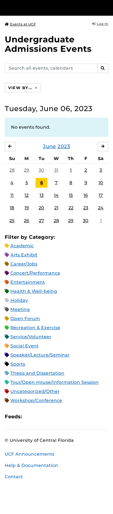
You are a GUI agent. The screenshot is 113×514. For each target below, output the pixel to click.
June (49, 146)
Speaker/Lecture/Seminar (40, 355)
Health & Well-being (33, 291)
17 (101, 195)
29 (26, 170)
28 (12, 170)
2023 (63, 146)
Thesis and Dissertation (37, 373)
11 (11, 195)
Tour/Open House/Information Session (54, 382)
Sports (17, 364)
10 (101, 182)
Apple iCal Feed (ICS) (30, 416)
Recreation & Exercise (35, 327)
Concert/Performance (35, 273)
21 (56, 208)
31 (56, 170)
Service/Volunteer (30, 337)
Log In (102, 24)
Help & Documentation (31, 465)
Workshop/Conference (36, 400)
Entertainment (27, 282)
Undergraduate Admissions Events (48, 44)
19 (26, 208)
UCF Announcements (29, 454)
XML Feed (62, 416)
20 (41, 208)
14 (56, 195)
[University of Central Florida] (47, 8)
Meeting (20, 309)
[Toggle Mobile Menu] (106, 7)
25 (11, 220)
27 (41, 220)
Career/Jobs (23, 264)
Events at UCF (23, 24)
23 (85, 208)
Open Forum (25, 318)
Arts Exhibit (23, 255)
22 (70, 208)
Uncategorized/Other (35, 391)
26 (26, 220)
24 (101, 208)
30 (41, 170)
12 (26, 195)
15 (71, 195)
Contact (14, 476)
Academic (22, 246)
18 (12, 208)
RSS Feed (51, 416)
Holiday (19, 300)
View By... (21, 87)
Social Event (24, 346)
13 (42, 195)
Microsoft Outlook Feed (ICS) (40, 416)
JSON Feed (72, 416)
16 (85, 195)
